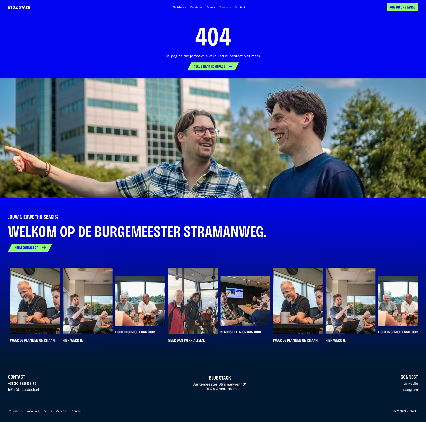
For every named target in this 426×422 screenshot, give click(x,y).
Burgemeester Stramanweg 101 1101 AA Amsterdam (219, 386)
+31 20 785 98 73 (22, 383)
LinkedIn (410, 383)
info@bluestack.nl (23, 389)
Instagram (409, 389)
